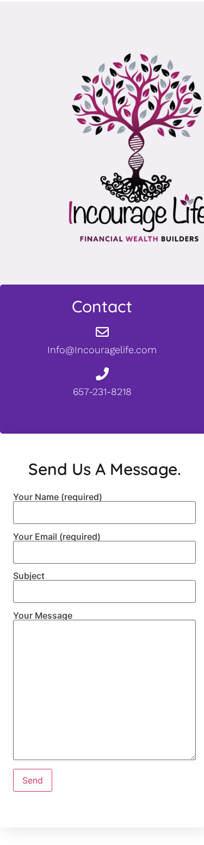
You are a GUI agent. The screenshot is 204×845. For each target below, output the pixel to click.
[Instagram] (124, 414)
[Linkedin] (145, 414)
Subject (29, 576)
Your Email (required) (57, 537)
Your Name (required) (57, 497)
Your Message (42, 616)
